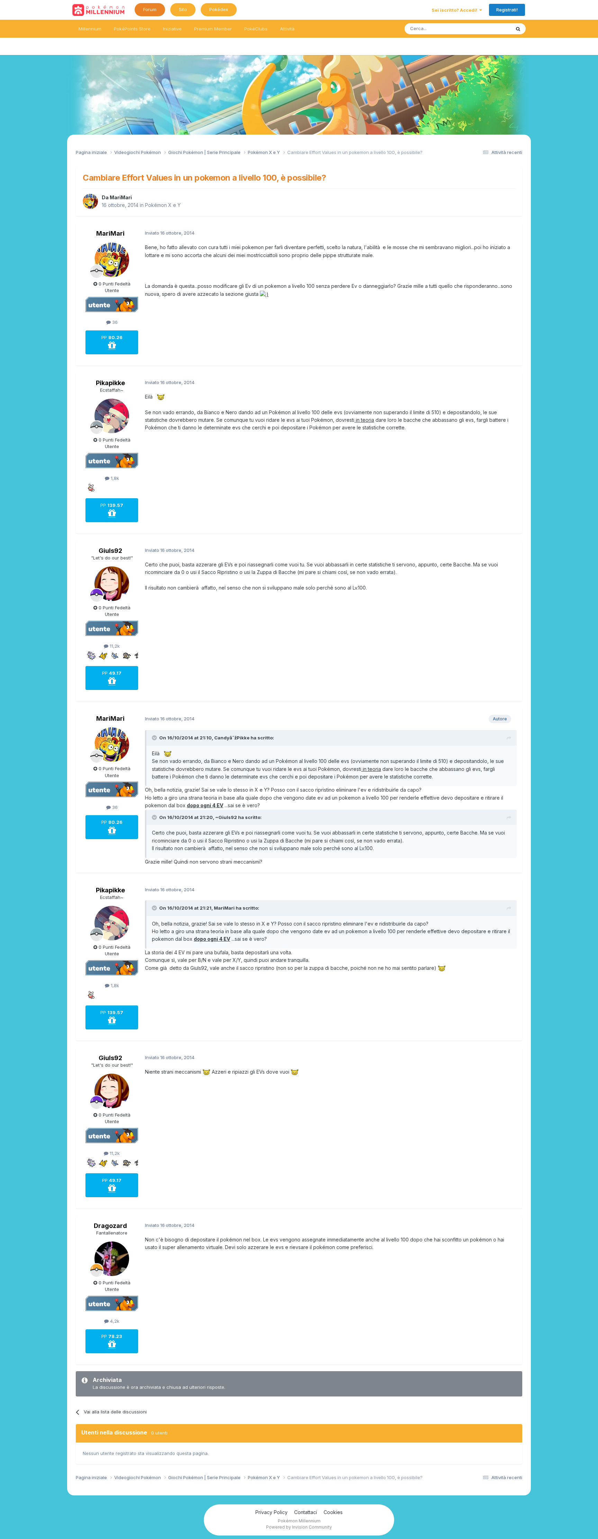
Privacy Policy (271, 1512)
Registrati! (507, 9)
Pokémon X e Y (163, 205)
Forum (149, 9)
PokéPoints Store (132, 28)
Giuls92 (110, 550)
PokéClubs (256, 28)
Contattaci (305, 1512)
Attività (287, 28)
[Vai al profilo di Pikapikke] (111, 416)
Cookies (333, 1512)
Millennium (90, 28)
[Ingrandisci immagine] (264, 294)
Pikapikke (110, 382)
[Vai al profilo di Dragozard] (111, 1258)
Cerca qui (491, 28)
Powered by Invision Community (299, 1527)
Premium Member (213, 28)
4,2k (114, 1321)
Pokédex (218, 9)
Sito (183, 9)
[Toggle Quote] (155, 737)
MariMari (121, 197)
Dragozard (110, 1225)
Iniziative (172, 28)
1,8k (114, 478)
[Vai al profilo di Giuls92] (111, 583)
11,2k (114, 646)
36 (114, 322)
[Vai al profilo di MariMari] (90, 201)
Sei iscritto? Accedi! (455, 10)
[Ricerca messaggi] (518, 28)
